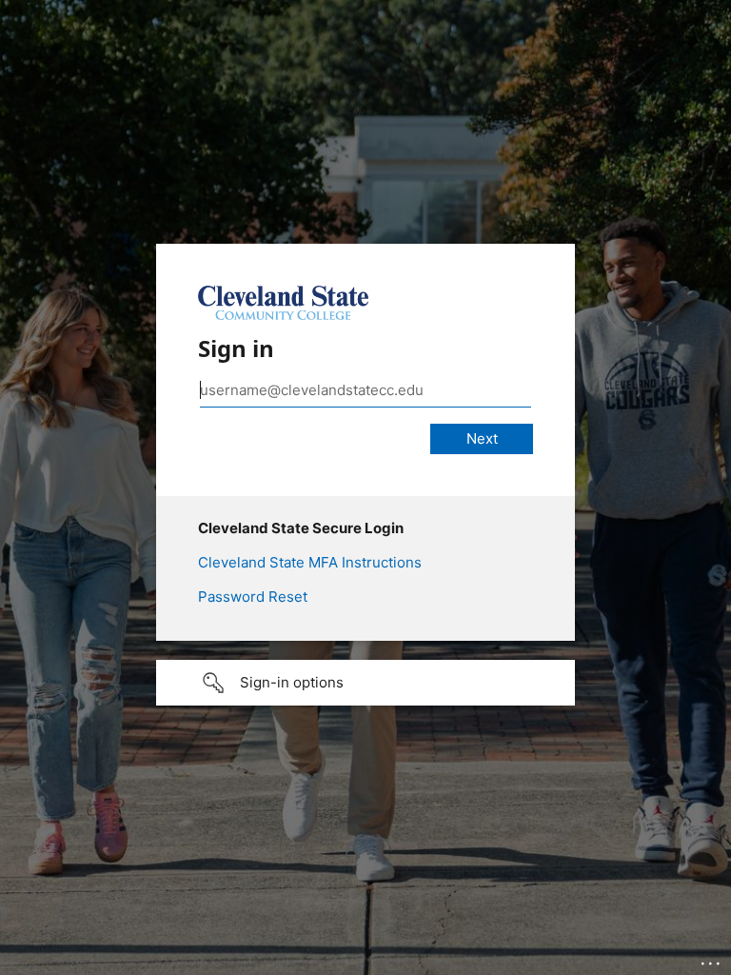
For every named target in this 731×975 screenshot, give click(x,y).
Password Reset (252, 596)
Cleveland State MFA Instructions (310, 562)
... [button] (712, 958)
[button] (365, 683)
